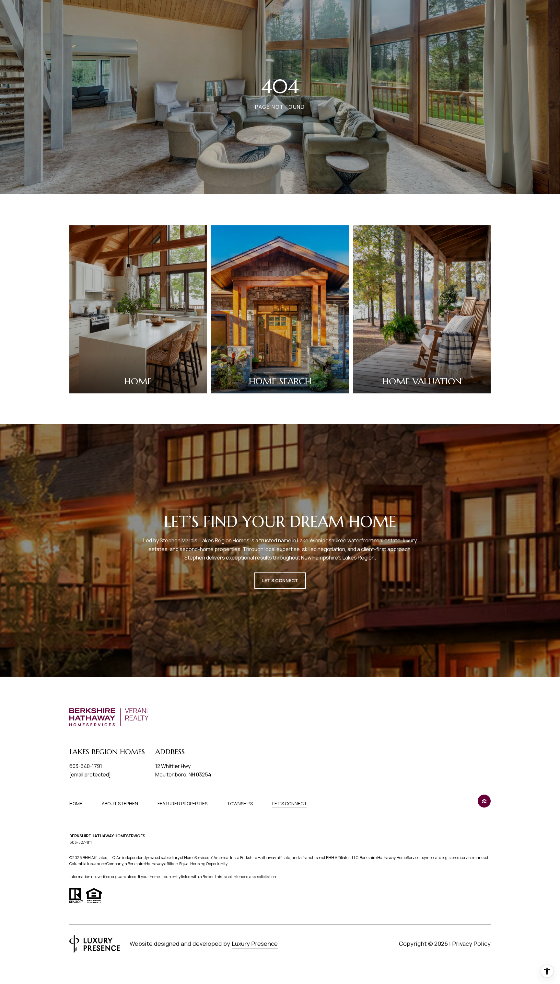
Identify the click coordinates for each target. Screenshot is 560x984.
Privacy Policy (471, 943)
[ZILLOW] (484, 801)
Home (75, 803)
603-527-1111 (80, 842)
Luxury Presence (255, 943)
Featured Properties (182, 803)
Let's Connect (289, 804)
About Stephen (120, 803)
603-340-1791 (85, 766)
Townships (240, 803)
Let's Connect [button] (280, 580)
